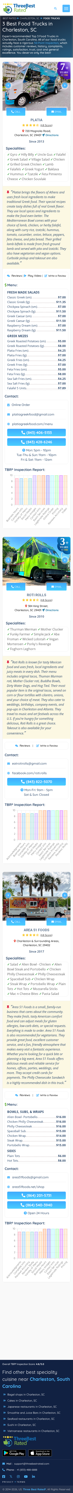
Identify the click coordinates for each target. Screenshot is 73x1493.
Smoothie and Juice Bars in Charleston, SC (33, 1412)
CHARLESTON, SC (29, 18)
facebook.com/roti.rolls (29, 773)
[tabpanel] (36, 87)
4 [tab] (39, 102)
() (46, 125)
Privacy (8, 1482)
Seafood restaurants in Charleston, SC (31, 1419)
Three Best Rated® (34, 1489)
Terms (21, 1482)
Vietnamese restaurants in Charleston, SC (33, 1431)
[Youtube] (26, 1476)
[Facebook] (3, 1476)
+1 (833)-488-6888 (27, 1469)
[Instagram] (18, 1476)
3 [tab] (36, 102)
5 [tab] (42, 102)
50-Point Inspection (46, 43)
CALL (17, 111)
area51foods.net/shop (28, 1187)
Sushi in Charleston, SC (21, 1425)
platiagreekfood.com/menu (32, 424)
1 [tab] (30, 102)
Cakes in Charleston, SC (22, 1400)
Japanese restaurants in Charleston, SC (32, 1406)
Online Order (21, 405)
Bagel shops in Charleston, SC (26, 1394)
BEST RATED (9, 18)
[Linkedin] (33, 1476)
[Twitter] (11, 1476)
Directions (52, 135)
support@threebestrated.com (31, 1463)
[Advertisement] (36, 1323)
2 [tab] (33, 102)
